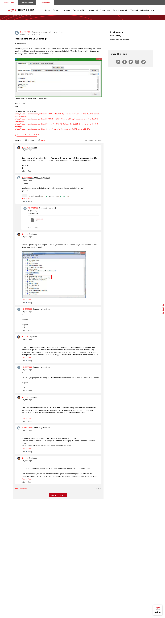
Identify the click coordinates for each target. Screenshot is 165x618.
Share (43, 140)
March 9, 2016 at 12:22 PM (30, 34)
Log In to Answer (58, 495)
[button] (163, 309)
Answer (31, 140)
